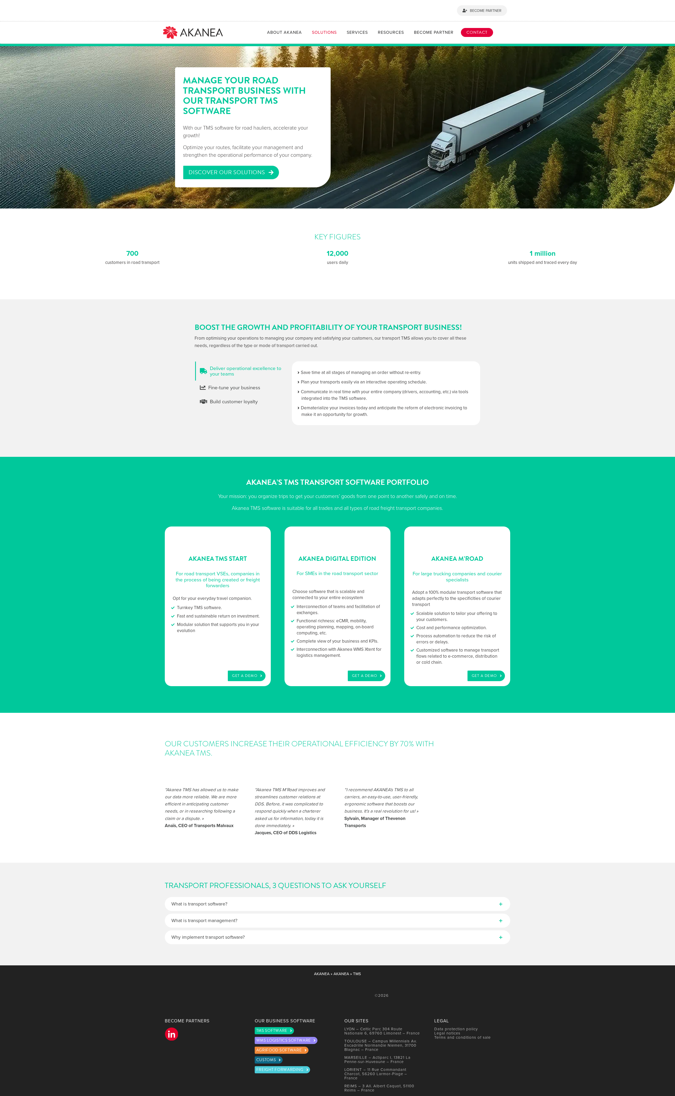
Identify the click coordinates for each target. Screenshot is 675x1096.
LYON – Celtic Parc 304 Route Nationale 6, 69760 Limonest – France (382, 1031)
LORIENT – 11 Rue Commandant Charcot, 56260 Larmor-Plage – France (375, 1074)
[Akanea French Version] (508, 32)
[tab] (240, 371)
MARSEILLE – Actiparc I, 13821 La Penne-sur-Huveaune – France (377, 1059)
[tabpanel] (386, 393)
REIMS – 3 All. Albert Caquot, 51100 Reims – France (379, 1088)
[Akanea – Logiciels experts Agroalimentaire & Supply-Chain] (193, 28)
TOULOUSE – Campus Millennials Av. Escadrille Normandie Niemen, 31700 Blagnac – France (380, 1045)
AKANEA (322, 973)
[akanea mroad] (457, 606)
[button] (337, 904)
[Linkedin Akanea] (171, 1034)
